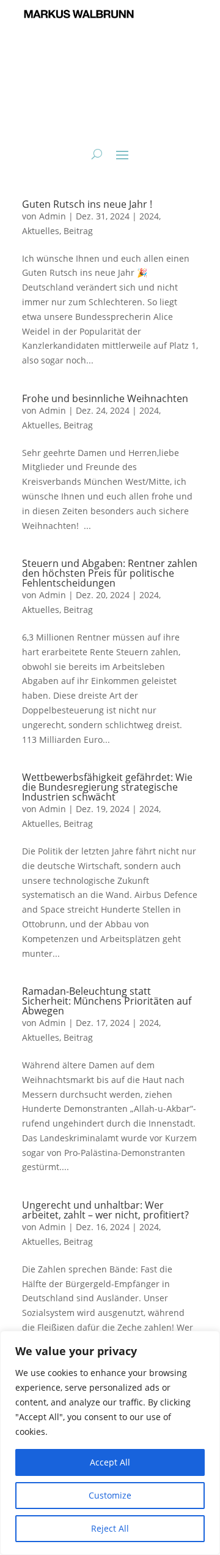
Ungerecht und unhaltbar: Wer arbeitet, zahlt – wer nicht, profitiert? (105, 1210)
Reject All (110, 1528)
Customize (110, 1495)
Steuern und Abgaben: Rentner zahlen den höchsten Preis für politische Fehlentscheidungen (109, 573)
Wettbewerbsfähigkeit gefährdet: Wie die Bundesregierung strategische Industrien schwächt (107, 787)
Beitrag (78, 231)
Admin (52, 216)
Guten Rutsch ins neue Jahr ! (87, 204)
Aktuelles (40, 231)
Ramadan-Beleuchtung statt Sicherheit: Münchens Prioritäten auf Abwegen (106, 1000)
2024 (149, 216)
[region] (110, 1443)
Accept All (110, 1462)
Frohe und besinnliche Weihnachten (105, 398)
